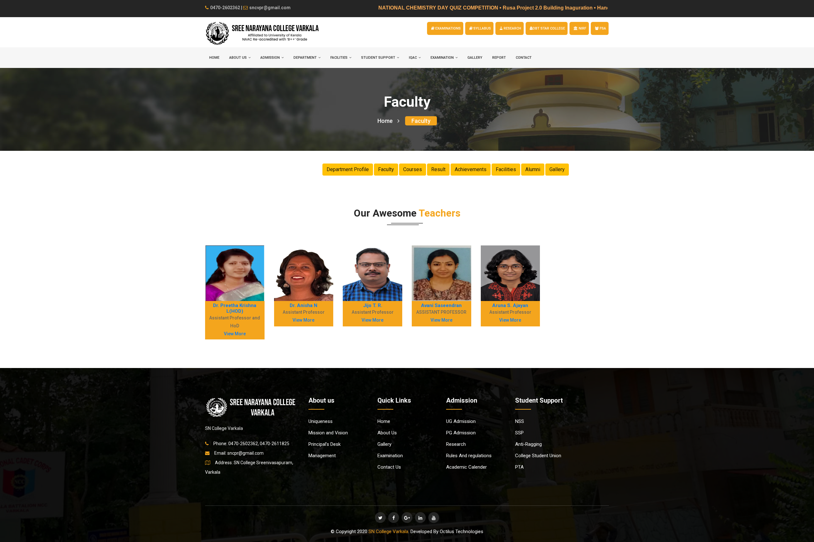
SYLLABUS (482, 28)
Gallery (474, 58)
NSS (519, 421)
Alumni (532, 169)
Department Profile (348, 169)
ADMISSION (270, 58)
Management (322, 455)
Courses (412, 169)
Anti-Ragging (528, 444)
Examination (390, 455)
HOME (214, 58)
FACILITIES (339, 58)
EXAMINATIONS (447, 28)
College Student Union (538, 455)
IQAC (413, 58)
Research (456, 444)
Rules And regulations (469, 455)
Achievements (470, 169)
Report (499, 58)
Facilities (506, 169)
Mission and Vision (328, 433)
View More (235, 333)
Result (438, 169)
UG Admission (461, 421)
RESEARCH (512, 28)
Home (385, 120)
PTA (519, 467)
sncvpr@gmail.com (270, 7)
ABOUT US (238, 58)
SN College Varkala (388, 531)
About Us (387, 433)
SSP (519, 433)
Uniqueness (320, 421)
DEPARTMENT (305, 58)
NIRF (582, 28)
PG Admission (461, 433)
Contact (524, 58)
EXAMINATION (442, 58)
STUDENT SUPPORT (378, 58)
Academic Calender (466, 467)
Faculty (421, 120)
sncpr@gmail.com (245, 453)
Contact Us (389, 467)
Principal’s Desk (324, 444)
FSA (602, 28)
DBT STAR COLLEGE (549, 28)
